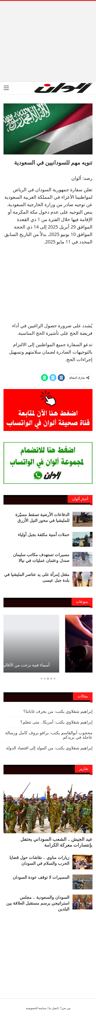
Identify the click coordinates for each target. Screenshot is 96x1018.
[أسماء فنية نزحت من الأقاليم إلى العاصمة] (48, 644)
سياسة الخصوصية (36, 1008)
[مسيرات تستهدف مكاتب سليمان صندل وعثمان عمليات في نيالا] (82, 559)
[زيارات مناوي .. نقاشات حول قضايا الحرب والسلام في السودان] (82, 862)
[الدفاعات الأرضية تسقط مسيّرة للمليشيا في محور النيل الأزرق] (82, 519)
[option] (48, 646)
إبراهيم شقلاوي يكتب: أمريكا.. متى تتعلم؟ (56, 722)
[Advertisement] (48, 33)
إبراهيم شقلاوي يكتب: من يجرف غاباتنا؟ (58, 711)
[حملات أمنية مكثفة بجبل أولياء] (82, 539)
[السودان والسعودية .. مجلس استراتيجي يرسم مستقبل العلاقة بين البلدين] (82, 902)
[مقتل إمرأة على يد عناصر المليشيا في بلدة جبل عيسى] (82, 579)
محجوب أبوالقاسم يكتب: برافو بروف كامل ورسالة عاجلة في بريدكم (49, 735)
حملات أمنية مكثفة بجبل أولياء (43, 534)
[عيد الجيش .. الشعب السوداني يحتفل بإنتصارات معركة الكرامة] (48, 807)
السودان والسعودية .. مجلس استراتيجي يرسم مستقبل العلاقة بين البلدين (37, 903)
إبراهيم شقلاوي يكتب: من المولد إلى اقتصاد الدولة (49, 748)
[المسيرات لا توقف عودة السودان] (82, 882)
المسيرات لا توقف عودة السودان (41, 877)
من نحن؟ (65, 1008)
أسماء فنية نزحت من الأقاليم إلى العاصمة (48, 665)
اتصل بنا (53, 1008)
